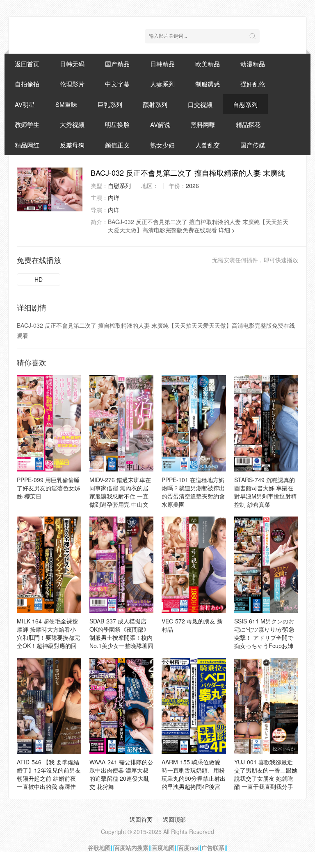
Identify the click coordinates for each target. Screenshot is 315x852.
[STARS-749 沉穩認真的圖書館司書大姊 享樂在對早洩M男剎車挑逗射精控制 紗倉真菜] (266, 423)
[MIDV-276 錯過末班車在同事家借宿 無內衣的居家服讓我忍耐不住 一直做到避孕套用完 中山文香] (121, 423)
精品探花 (248, 124)
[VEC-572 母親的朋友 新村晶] (194, 565)
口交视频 (200, 104)
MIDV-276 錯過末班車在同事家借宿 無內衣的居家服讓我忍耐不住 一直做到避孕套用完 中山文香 (120, 496)
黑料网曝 (203, 124)
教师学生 (27, 124)
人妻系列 (162, 83)
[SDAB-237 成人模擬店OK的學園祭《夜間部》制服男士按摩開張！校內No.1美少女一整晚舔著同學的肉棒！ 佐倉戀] (121, 565)
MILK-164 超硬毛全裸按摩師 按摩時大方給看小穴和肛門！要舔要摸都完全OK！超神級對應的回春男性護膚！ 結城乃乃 (48, 637)
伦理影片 (72, 83)
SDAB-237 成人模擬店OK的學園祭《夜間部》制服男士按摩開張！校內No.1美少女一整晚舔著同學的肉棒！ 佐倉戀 (121, 637)
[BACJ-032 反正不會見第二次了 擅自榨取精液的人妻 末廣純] (49, 189)
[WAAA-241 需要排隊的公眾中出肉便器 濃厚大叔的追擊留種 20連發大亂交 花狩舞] (121, 706)
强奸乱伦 (252, 83)
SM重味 (66, 104)
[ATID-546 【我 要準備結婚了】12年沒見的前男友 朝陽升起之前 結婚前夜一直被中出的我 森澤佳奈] (49, 706)
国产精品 (117, 63)
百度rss (188, 847)
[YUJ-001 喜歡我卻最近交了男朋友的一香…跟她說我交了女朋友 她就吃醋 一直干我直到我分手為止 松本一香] (266, 706)
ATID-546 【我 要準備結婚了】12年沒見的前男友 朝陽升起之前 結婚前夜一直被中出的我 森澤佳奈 (49, 778)
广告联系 (212, 847)
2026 (192, 185)
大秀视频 (72, 124)
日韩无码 (72, 63)
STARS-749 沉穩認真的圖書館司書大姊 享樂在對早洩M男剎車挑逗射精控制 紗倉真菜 (265, 492)
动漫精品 (252, 63)
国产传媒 (252, 144)
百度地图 (163, 847)
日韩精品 (162, 63)
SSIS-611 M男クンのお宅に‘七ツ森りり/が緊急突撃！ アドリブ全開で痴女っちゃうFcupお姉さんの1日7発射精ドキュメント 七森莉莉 (266, 641)
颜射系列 (155, 104)
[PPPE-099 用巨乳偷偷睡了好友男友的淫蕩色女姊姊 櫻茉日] (49, 423)
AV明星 (25, 104)
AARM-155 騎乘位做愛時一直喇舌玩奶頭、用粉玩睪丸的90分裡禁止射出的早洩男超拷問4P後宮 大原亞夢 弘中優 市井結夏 (194, 782)
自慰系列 (245, 104)
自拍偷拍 (27, 83)
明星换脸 (117, 124)
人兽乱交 (207, 144)
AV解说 (160, 124)
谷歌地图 (99, 847)
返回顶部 (174, 819)
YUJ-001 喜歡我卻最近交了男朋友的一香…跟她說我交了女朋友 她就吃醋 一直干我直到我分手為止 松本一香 (265, 778)
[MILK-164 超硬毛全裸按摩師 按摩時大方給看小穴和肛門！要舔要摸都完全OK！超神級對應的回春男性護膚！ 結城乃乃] (49, 565)
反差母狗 (72, 144)
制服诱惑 (207, 83)
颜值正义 (117, 144)
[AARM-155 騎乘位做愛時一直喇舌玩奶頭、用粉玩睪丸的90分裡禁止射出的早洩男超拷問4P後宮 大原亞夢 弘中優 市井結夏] (194, 706)
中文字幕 (117, 83)
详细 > (227, 230)
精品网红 (27, 144)
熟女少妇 (162, 144)
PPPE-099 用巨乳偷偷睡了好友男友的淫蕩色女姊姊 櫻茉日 (48, 488)
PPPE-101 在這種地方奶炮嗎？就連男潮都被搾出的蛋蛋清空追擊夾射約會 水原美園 (193, 492)
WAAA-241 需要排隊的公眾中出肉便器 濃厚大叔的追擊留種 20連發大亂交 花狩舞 (121, 774)
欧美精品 (207, 63)
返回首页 (27, 63)
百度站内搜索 (131, 847)
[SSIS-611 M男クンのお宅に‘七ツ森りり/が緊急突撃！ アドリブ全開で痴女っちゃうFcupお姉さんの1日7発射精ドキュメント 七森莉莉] (266, 565)
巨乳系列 (110, 104)
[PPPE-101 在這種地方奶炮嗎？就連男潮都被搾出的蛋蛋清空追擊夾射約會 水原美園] (194, 423)
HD (38, 279)
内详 (113, 197)
